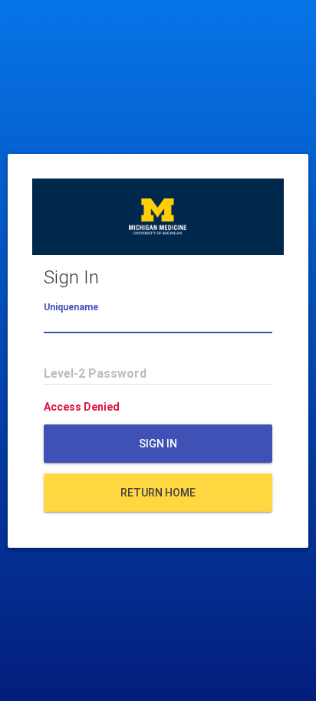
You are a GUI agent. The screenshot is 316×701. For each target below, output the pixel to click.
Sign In (158, 443)
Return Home (158, 492)
